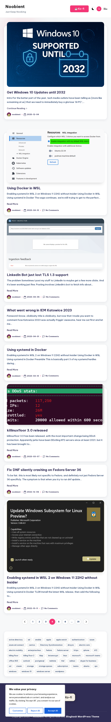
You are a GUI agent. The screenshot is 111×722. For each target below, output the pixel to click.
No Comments (52, 210)
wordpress (59, 671)
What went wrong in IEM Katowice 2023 (39, 310)
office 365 (13, 661)
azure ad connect (16, 645)
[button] (79, 8)
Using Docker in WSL (24, 188)
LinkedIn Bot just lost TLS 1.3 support (37, 275)
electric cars (84, 645)
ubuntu (86, 666)
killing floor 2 (28, 655)
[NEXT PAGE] (86, 622)
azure (92, 640)
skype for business (88, 661)
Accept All (53, 711)
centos (32, 645)
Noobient (15, 6)
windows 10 (27, 671)
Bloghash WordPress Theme (82, 716)
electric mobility (16, 650)
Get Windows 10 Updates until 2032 (36, 92)
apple (48, 640)
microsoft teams (93, 655)
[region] (35, 701)
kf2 (95, 650)
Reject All (35, 711)
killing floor (13, 655)
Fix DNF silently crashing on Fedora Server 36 (44, 470)
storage (30, 666)
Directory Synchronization (51, 645)
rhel (62, 661)
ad (29, 640)
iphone (86, 650)
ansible (38, 640)
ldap (41, 655)
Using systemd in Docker (27, 350)
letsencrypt (53, 655)
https (76, 650)
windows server (43, 671)
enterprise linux (34, 650)
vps (95, 666)
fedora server (63, 650)
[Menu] (105, 9)
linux (65, 655)
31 (78, 622)
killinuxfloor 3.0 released (27, 430)
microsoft (76, 655)
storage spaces (45, 666)
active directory (16, 640)
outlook (26, 661)
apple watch (61, 640)
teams (76, 666)
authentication (78, 640)
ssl (10, 666)
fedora (49, 650)
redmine (52, 661)
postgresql (39, 661)
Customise (18, 711)
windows (13, 671)
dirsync (71, 645)
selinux (72, 661)
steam (19, 666)
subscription (62, 666)
